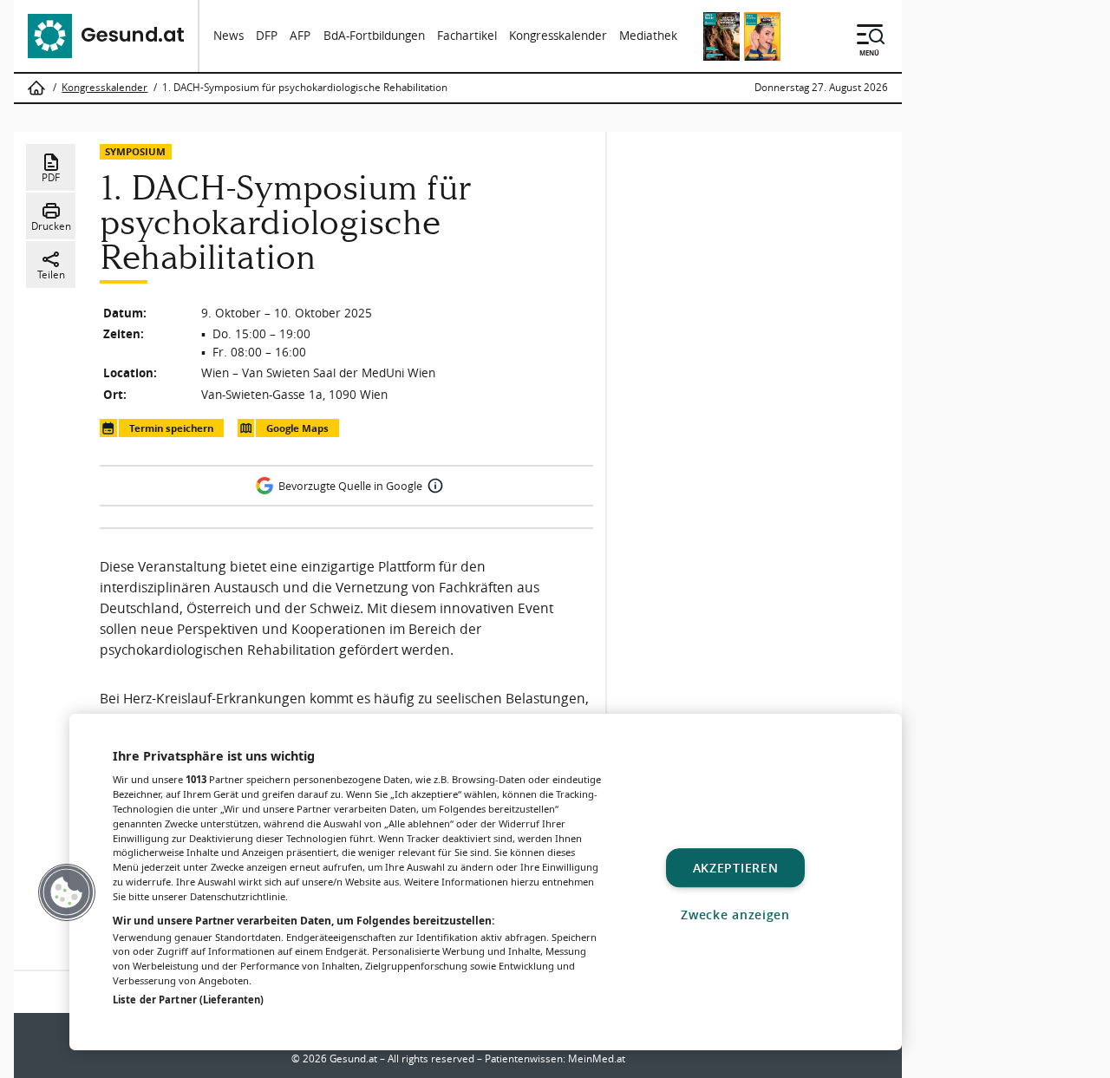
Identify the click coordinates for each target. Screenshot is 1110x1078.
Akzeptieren (736, 867)
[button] (67, 892)
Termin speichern (171, 428)
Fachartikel (467, 35)
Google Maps (297, 428)
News (228, 35)
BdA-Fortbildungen (374, 35)
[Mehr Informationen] (435, 485)
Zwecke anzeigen (735, 914)
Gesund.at (353, 1058)
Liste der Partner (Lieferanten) (188, 999)
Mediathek (648, 35)
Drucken (51, 225)
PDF (51, 177)
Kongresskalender (558, 35)
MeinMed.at (596, 1058)
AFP (300, 35)
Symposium (135, 151)
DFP (267, 35)
